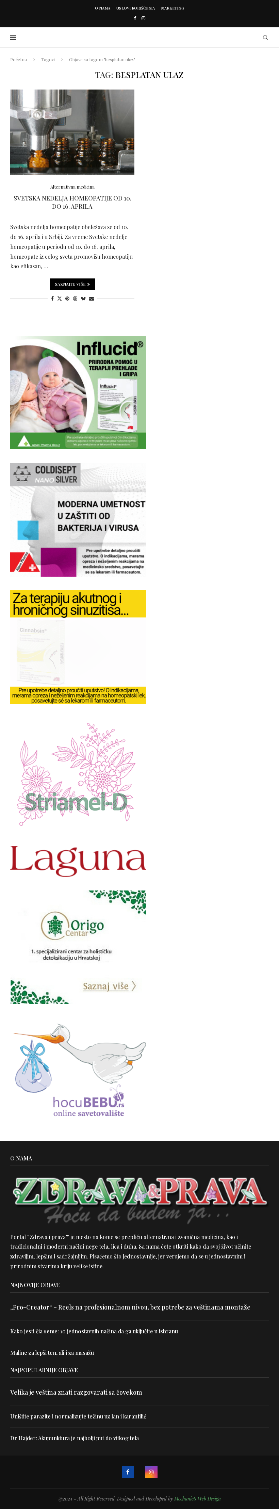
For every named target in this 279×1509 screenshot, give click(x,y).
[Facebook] (135, 18)
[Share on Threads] (75, 298)
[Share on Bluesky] (83, 298)
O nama (102, 8)
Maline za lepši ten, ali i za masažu (52, 1352)
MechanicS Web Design (197, 1498)
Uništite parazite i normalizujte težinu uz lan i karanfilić (78, 1416)
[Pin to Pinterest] (67, 298)
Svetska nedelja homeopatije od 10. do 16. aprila (72, 202)
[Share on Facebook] (52, 298)
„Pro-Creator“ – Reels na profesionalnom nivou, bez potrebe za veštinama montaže (130, 1307)
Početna (18, 59)
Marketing (172, 8)
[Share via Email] (91, 298)
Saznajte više (70, 284)
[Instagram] (143, 18)
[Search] (265, 37)
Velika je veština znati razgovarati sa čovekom (76, 1392)
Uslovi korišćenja (135, 8)
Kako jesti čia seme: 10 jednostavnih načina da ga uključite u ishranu (94, 1331)
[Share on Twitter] (59, 298)
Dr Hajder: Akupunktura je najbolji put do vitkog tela (74, 1438)
